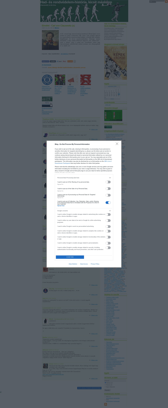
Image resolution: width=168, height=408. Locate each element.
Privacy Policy (95, 264)
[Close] (117, 144)
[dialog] (84, 204)
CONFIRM (70, 257)
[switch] (108, 182)
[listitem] (84, 178)
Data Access (84, 264)
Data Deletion (73, 264)
